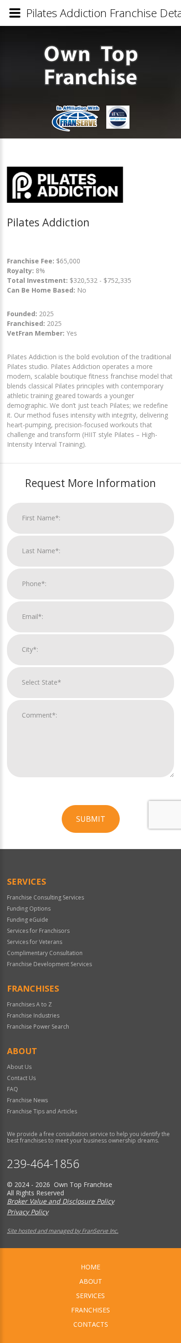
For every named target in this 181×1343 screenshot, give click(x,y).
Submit (90, 819)
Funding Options (29, 908)
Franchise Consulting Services (45, 897)
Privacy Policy (27, 1211)
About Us (19, 1067)
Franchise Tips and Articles (42, 1111)
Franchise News (27, 1100)
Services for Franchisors (38, 931)
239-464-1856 (43, 1163)
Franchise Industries (33, 1015)
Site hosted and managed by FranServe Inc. (62, 1231)
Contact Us (21, 1078)
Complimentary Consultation (45, 953)
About (90, 1281)
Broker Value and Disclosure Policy (60, 1201)
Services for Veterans (34, 942)
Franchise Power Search (38, 1027)
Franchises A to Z (29, 1004)
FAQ (12, 1089)
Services (90, 1295)
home (90, 1266)
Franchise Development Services (49, 964)
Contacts (90, 1324)
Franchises (90, 1310)
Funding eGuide (27, 920)
